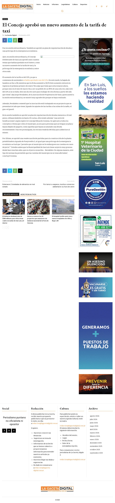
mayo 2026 (94, 426)
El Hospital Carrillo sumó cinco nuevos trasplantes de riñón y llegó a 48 (62, 218)
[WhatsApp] (15, 40)
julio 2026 (93, 419)
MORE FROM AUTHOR (28, 194)
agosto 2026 (94, 416)
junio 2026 (94, 423)
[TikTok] (107, 6)
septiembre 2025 (96, 453)
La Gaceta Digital (11, 35)
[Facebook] (96, 6)
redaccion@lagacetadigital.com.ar (45, 423)
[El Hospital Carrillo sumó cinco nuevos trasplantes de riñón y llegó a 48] (63, 206)
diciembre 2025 (96, 443)
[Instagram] (102, 6)
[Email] (20, 40)
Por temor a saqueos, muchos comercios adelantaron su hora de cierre (58, 185)
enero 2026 (94, 440)
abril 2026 (93, 429)
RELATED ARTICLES (11, 194)
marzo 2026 (94, 433)
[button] (62, 11)
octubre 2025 (95, 450)
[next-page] (7, 227)
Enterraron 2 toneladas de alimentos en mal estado (18, 185)
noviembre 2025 (96, 446)
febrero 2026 (95, 436)
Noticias (5, 19)
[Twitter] (10, 40)
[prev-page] (3, 227)
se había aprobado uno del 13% (35, 80)
